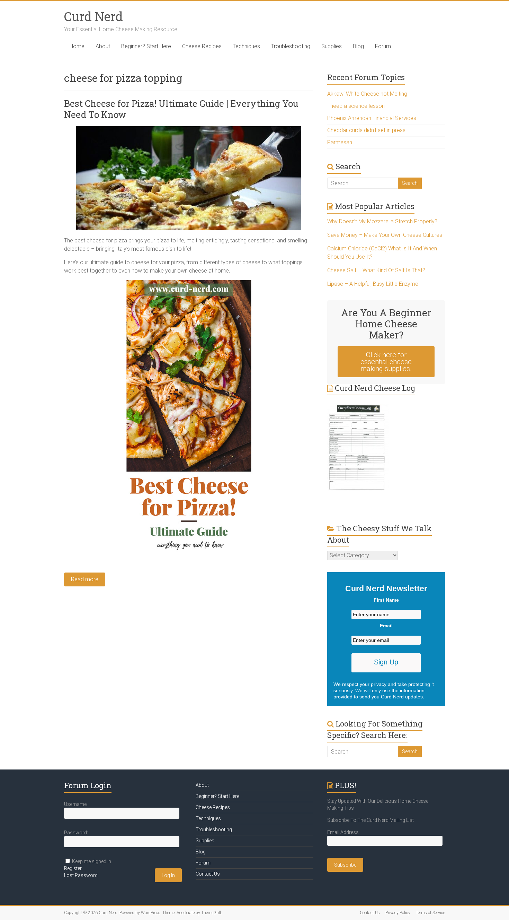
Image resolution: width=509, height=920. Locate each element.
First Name (386, 600)
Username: (76, 804)
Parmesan (339, 142)
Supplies (331, 46)
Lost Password (81, 875)
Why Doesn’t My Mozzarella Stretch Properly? (382, 221)
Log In (168, 875)
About (103, 46)
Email (386, 625)
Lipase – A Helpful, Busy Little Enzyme (372, 284)
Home (77, 46)
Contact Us (208, 874)
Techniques (246, 46)
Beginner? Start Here (146, 46)
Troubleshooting (290, 46)
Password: (76, 832)
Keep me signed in (91, 861)
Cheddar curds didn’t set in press (366, 130)
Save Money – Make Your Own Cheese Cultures (384, 235)
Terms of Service (430, 912)
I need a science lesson (356, 106)
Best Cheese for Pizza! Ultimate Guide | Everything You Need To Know (181, 108)
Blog (358, 46)
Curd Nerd (93, 16)
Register (73, 868)
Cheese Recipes (202, 46)
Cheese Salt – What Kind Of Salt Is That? (376, 270)
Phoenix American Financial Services (371, 118)
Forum (383, 46)
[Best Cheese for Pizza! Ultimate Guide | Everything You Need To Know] (188, 129)
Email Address (343, 832)
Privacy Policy (397, 912)
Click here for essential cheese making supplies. (386, 362)
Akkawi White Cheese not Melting (367, 94)
